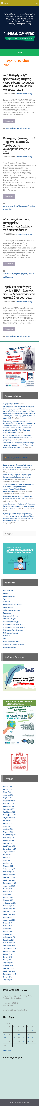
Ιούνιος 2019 (7, 926)
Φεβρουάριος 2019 (9, 937)
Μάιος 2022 (7, 826)
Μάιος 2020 (7, 894)
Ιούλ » (10, 1050)
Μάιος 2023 (7, 792)
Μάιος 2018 (7, 960)
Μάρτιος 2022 (8, 832)
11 (23, 1034)
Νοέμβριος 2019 (9, 912)
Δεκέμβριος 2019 (9, 909)
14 (5, 1038)
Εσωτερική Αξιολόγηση (11, 622)
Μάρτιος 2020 (8, 900)
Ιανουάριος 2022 (9, 838)
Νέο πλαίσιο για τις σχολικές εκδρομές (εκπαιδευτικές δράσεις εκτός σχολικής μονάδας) (17, 477)
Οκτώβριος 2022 (9, 812)
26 (28, 1041)
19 (28, 1038)
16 (14, 1038)
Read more (10, 121)
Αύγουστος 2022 (9, 818)
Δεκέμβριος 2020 (9, 875)
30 (14, 1045)
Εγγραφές (6, 599)
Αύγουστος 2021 (9, 852)
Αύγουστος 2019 (9, 920)
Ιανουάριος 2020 (9, 906)
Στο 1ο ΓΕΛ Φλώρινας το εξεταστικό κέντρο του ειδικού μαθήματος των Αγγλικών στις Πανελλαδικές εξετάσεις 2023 (18, 445)
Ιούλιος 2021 (7, 855)
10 (19, 1034)
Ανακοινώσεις (11, 128)
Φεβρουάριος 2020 (9, 903)
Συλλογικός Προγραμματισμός (13, 644)
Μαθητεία (6, 636)
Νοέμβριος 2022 (9, 809)
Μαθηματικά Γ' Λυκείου (11, 633)
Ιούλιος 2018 (7, 954)
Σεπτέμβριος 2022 (9, 815)
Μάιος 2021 (7, 860)
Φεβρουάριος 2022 (9, 835)
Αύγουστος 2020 (9, 886)
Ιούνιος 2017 (7, 977)
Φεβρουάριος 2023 (9, 801)
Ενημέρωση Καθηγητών (11, 616)
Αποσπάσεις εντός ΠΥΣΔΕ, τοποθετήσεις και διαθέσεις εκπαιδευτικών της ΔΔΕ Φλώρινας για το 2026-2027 (19, 506)
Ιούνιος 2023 (7, 789)
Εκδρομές (6, 602)
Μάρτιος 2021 (8, 866)
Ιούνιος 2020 (7, 892)
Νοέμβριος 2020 (9, 877)
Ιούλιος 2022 (7, 821)
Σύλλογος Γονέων (9, 647)
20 (32, 1038)
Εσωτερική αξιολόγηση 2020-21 (14, 624)
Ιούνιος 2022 (7, 823)
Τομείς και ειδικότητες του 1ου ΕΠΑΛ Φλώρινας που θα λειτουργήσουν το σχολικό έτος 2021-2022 (19, 292)
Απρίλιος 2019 (8, 931)
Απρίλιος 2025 (8, 786)
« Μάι (5, 1050)
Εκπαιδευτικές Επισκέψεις (12, 605)
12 (28, 1034)
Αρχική (19, 128)
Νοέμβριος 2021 (9, 843)
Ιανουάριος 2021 (9, 872)
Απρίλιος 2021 (8, 863)
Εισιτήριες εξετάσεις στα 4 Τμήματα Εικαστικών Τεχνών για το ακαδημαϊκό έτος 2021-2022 (19, 145)
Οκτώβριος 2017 (9, 971)
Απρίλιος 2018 (8, 963)
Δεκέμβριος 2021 (9, 840)
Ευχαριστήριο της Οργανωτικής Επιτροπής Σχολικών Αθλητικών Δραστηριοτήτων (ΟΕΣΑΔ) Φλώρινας (17, 467)
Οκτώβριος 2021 (9, 846)
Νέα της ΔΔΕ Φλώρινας (17, 457)
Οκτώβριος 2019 (9, 914)
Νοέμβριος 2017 (9, 968)
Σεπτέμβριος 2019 (9, 917)
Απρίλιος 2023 (8, 795)
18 (23, 1038)
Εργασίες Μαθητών (9, 619)
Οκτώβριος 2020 (9, 880)
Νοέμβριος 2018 (9, 943)
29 (9, 1045)
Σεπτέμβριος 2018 (9, 948)
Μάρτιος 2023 (8, 798)
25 (23, 1041)
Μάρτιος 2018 (8, 966)
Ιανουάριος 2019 (9, 940)
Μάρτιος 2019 (8, 934)
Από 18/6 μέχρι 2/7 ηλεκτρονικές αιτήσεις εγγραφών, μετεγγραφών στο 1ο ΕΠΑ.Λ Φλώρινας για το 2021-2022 (18, 82)
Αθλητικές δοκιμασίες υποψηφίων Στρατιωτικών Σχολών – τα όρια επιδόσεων (17, 225)
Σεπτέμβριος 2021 (9, 849)
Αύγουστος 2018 (9, 951)
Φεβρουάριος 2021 (9, 869)
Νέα (4, 639)
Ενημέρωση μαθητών (10, 404)
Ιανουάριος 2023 (9, 803)
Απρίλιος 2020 (8, 897)
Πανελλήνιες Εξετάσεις (11, 642)
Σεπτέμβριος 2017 (9, 974)
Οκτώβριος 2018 (9, 946)
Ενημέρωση (26, 128)
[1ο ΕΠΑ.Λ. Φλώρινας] (19, 36)
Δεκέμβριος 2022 (9, 806)
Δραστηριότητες (9, 596)
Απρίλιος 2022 (8, 829)
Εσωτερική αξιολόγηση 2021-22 (14, 627)
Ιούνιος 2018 (7, 957)
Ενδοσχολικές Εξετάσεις (11, 610)
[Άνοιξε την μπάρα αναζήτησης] (37, 3)
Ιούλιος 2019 (7, 923)
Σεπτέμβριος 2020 (9, 883)
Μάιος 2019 (7, 929)
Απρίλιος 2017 (8, 980)
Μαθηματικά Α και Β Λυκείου (13, 630)
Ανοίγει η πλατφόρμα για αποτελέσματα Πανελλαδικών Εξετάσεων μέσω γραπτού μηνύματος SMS (17, 437)
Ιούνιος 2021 (7, 858)
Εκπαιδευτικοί (8, 607)
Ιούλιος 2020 (7, 889)
